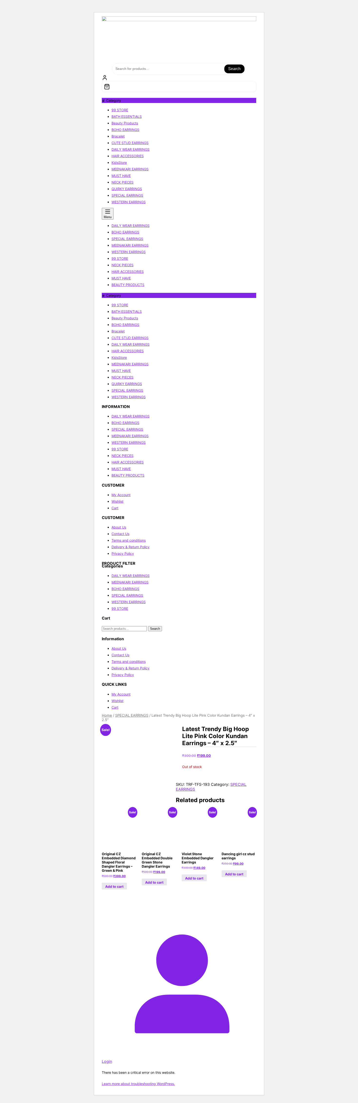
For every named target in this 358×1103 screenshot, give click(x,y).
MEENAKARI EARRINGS (130, 169)
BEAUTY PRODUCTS (128, 475)
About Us (119, 527)
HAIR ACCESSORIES (128, 156)
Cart (115, 508)
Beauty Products (125, 123)
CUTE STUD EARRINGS (130, 143)
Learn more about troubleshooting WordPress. (138, 1084)
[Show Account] (105, 79)
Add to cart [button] (114, 886)
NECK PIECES (122, 182)
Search (234, 69)
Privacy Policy (123, 553)
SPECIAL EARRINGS (127, 195)
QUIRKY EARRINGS (127, 189)
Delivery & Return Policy (131, 547)
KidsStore (119, 162)
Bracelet (118, 136)
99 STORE (120, 110)
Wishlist (117, 501)
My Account (121, 495)
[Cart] (179, 87)
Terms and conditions (129, 540)
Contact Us (120, 534)
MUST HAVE (121, 176)
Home (107, 715)
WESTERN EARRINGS (129, 202)
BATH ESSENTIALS (127, 116)
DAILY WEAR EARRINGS (131, 149)
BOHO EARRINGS (125, 130)
